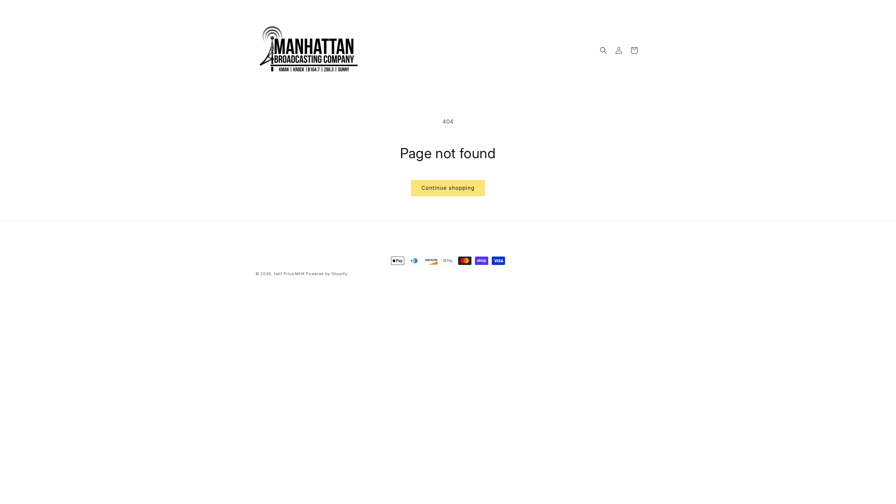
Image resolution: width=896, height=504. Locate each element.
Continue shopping (448, 187)
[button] (603, 50)
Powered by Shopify (327, 273)
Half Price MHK (289, 273)
